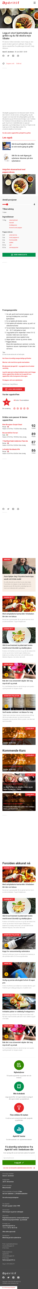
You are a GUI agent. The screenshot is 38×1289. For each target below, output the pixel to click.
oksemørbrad (13, 220)
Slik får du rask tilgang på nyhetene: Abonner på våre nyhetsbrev (22, 158)
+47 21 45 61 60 (12, 1227)
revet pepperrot (14, 237)
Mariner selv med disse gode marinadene (15, 362)
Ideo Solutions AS (13, 1283)
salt (10, 245)
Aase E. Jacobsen (8, 52)
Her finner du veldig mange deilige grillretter (16, 358)
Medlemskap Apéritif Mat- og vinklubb (14, 1220)
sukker (11, 242)
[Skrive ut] (18, 55)
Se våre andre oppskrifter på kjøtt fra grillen (16, 133)
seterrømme (13, 235)
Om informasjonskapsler (10, 1197)
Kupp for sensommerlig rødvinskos (16, 951)
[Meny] (35, 3)
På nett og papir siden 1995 (11, 1206)
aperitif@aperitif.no (8, 1225)
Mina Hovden (6, 1187)
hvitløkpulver (13, 225)
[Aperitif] (10, 3)
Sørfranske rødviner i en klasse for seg (17, 712)
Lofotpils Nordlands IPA (11, 449)
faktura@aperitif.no (8, 1260)
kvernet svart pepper (15, 227)
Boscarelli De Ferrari (10, 433)
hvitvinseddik (13, 240)
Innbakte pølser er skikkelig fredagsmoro (18, 1012)
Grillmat (18, 63)
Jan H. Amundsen (8, 1181)
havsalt (11, 222)
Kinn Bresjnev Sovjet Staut (12, 424)
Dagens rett (10, 63)
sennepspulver (13, 247)
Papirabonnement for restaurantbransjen (15, 1218)
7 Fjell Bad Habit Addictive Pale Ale (15, 441)
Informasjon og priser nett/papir (12, 1212)
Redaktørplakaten (21, 1193)
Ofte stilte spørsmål (8, 1231)
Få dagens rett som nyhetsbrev (12, 380)
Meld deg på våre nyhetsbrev (11, 1237)
